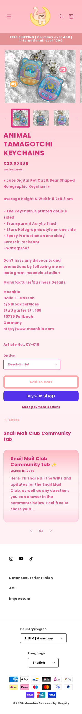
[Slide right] (77, 119)
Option (9, 355)
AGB (13, 588)
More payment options (41, 407)
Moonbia (31, 703)
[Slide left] (5, 119)
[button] (9, 16)
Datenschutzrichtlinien (31, 578)
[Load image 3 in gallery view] (41, 118)
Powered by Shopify (54, 703)
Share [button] (14, 419)
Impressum (19, 598)
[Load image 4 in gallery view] (61, 118)
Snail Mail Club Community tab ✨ (33, 461)
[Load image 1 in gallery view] (20, 118)
